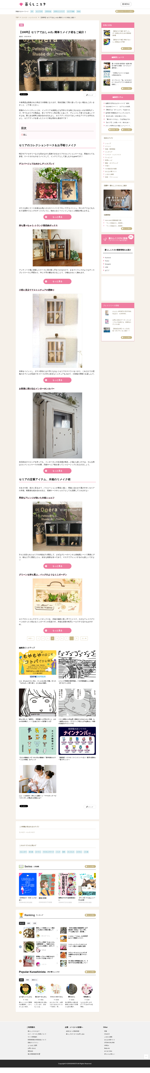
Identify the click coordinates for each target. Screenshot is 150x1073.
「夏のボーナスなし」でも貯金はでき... (118, 119)
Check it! (106, 1034)
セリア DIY (39, 11)
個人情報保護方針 (33, 1054)
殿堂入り (34, 980)
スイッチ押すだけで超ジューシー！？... (118, 125)
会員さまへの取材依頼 (72, 1031)
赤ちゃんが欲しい (109, 1054)
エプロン (79, 852)
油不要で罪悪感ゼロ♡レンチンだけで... (118, 112)
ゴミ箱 (86, 852)
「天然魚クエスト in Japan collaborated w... (120, 74)
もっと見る (57, 217)
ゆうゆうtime (108, 1051)
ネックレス (71, 852)
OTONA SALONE (109, 1042)
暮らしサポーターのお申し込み (75, 1034)
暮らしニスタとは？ (34, 1031)
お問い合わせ (32, 1048)
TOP (17, 17)
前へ (31, 638)
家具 (63, 852)
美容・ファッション (111, 177)
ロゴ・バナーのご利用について (37, 1034)
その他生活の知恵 (111, 169)
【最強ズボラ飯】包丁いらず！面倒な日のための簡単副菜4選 (121, 33)
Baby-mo (107, 1048)
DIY (32, 11)
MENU (127, 4)
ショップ (108, 143)
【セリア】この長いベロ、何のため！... (118, 122)
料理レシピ (108, 160)
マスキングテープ (48, 852)
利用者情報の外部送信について (37, 1040)
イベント (108, 146)
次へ (83, 638)
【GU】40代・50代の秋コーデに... (116, 116)
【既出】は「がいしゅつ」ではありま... (118, 109)
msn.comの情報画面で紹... (113, 220)
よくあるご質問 (32, 1045)
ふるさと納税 (109, 174)
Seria (78, 11)
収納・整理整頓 (110, 149)
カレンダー (23, 852)
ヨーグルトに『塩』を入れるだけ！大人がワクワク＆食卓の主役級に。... (122, 82)
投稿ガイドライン (33, 1042)
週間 (28, 923)
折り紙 (31, 852)
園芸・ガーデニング (111, 163)
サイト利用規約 (32, 1037)
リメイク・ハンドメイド (29, 17)
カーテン (38, 852)
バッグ (58, 852)
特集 (105, 1031)
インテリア (108, 152)
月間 (34, 923)
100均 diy (48, 11)
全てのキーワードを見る (125, 11)
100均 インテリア (59, 11)
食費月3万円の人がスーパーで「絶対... (118, 103)
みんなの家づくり (111, 171)
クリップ (90, 95)
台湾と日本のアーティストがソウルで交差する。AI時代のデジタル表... (121, 322)
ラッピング (108, 157)
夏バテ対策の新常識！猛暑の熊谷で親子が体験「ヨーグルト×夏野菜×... (122, 66)
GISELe (106, 1045)
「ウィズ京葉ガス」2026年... (114, 223)
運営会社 (30, 1051)
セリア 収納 (70, 11)
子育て (107, 166)
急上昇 (22, 923)
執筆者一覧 (114, 129)
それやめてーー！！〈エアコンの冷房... (118, 106)
